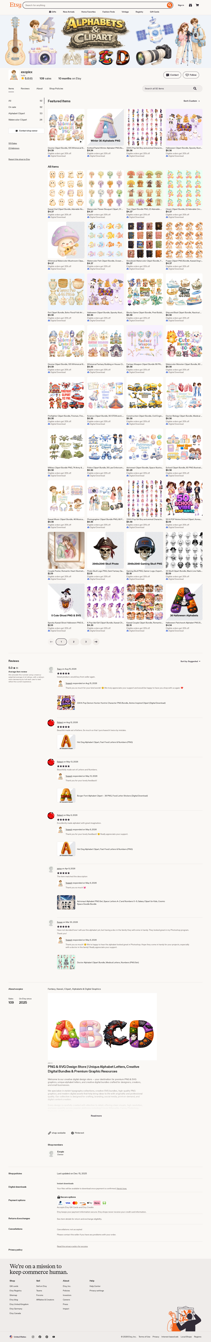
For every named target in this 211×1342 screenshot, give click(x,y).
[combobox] (94, 5)
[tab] (26, 101)
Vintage (125, 12)
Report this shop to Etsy (19, 159)
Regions (197, 1337)
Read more (96, 1115)
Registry (139, 12)
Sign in (181, 5)
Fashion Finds (108, 12)
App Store (19, 1323)
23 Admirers (13, 148)
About (39, 88)
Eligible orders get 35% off (59, 153)
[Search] (169, 5)
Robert (60, 722)
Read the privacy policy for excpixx (72, 1246)
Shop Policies (56, 88)
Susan (60, 922)
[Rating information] (22, 78)
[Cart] (197, 5)
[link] (51, 641)
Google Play (41, 1323)
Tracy (59, 669)
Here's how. (122, 1188)
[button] (172, 75)
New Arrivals (68, 12)
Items (11, 88)
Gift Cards (154, 12)
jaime (59, 868)
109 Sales (12, 143)
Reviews (25, 88)
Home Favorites (88, 12)
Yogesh (69, 683)
